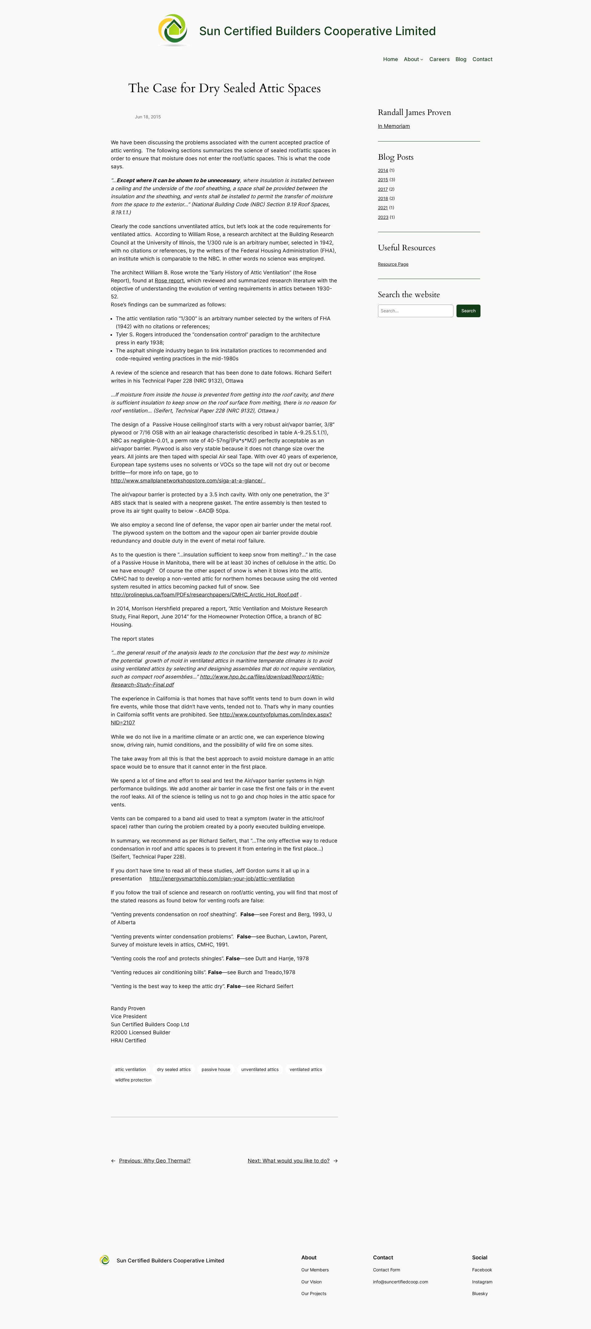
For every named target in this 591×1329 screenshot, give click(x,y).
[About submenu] (421, 59)
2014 (383, 170)
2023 (383, 217)
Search (468, 310)
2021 (383, 207)
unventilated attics (260, 1069)
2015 (383, 179)
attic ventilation (130, 1069)
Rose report (169, 280)
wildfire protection (133, 1079)
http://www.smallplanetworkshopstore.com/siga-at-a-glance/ (188, 481)
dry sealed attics (174, 1069)
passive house (216, 1069)
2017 (383, 189)
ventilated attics (306, 1069)
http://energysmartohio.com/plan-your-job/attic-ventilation (222, 879)
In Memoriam (394, 126)
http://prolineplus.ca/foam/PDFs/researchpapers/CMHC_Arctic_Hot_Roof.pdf (205, 595)
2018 (383, 198)
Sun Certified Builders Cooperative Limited (317, 31)
